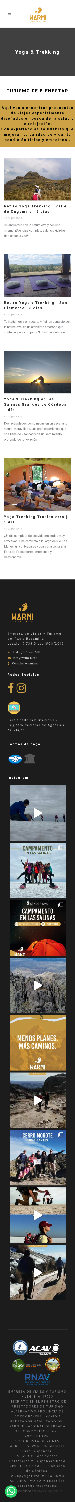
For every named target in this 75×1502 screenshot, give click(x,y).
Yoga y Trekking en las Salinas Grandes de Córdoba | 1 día (37, 404)
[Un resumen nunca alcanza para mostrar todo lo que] (38, 1100)
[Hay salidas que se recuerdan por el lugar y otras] (38, 1157)
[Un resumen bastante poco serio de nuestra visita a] (38, 813)
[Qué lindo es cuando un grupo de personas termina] (38, 1272)
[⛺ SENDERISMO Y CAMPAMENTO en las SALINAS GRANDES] (38, 928)
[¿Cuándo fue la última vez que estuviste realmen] (38, 985)
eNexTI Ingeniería (49, 1491)
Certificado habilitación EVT (34, 720)
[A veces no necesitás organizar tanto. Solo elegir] (38, 1043)
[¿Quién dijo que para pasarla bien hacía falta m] (38, 870)
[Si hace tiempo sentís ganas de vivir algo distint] (38, 1215)
